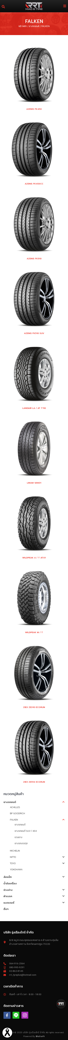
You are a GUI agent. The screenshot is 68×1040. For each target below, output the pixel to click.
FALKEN (14, 819)
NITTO (13, 857)
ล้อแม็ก (7, 877)
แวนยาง (18, 837)
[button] (61, 1004)
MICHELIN (15, 850)
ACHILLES (15, 807)
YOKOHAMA (16, 869)
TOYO (13, 863)
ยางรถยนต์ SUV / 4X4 (26, 831)
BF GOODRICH (17, 813)
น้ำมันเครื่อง (10, 883)
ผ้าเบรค (7, 896)
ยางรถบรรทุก (21, 843)
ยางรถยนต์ (34, 26)
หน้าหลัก (22, 26)
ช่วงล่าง (8, 890)
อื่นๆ (6, 909)
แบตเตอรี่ (8, 903)
